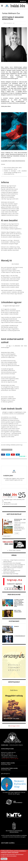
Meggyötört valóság (11, 718)
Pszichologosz (14, 594)
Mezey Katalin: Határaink (15, 550)
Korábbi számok (6, 536)
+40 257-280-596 (14, 758)
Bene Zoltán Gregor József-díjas (10, 573)
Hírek (14, 555)
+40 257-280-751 (6, 758)
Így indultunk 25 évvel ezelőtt (10, 504)
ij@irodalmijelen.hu (5, 773)
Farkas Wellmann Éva (6, 449)
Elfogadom (4, 858)
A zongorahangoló (19, 636)
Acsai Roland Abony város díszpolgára (12, 563)
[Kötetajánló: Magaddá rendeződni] (14, 44)
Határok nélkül (7, 502)
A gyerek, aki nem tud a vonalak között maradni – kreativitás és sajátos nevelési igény (19, 603)
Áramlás (16, 626)
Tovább (16, 533)
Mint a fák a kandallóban (17, 611)
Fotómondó (14, 621)
